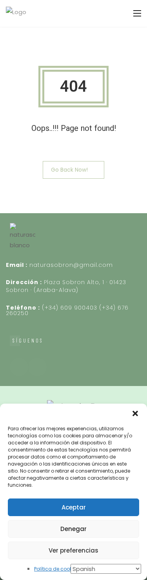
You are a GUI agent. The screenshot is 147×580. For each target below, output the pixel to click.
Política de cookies (56, 569)
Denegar (73, 529)
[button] (135, 413)
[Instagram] (37, 367)
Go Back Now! (69, 170)
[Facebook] (19, 367)
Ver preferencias (73, 550)
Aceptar (74, 507)
